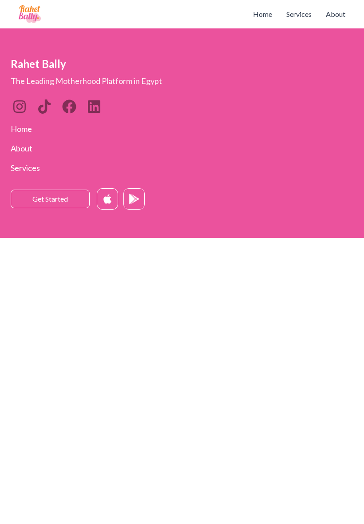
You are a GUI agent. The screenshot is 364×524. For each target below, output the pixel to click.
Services (299, 14)
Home (262, 14)
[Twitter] (69, 106)
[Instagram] (19, 106)
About (335, 14)
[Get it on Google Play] (134, 199)
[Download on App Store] (107, 199)
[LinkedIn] (44, 106)
